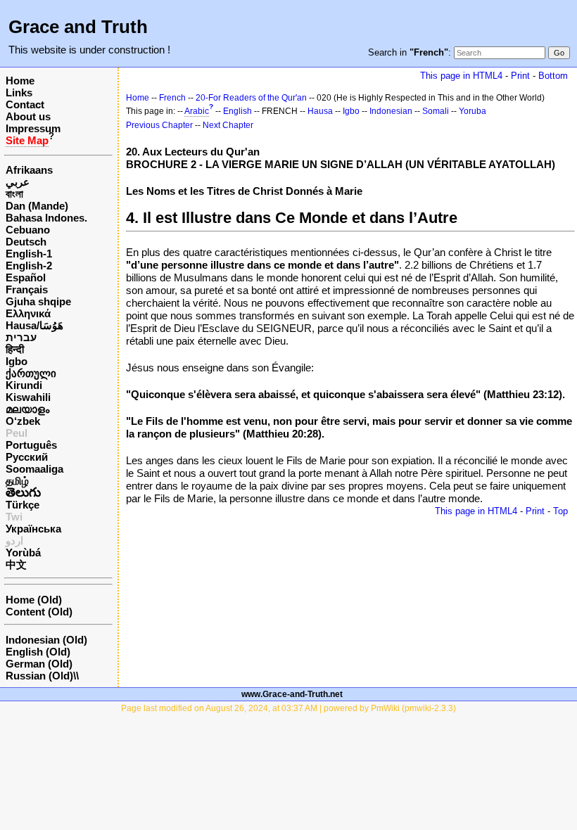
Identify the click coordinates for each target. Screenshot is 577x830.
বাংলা (14, 194)
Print (520, 75)
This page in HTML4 (461, 75)
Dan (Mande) (37, 206)
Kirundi (24, 385)
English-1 (29, 254)
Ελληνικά (28, 313)
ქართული (31, 373)
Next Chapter (228, 125)
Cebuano (28, 230)
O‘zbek (23, 421)
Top (560, 511)
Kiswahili (28, 397)
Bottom (553, 75)
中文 (16, 564)
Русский (27, 457)
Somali (435, 111)
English (237, 111)
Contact (25, 104)
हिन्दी (15, 349)
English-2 (29, 266)
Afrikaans (29, 170)
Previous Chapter (159, 125)
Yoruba (472, 111)
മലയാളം (27, 409)
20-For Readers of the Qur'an (251, 98)
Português (31, 445)
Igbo (16, 361)
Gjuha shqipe (38, 301)
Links (19, 92)
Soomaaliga (34, 469)
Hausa (320, 111)
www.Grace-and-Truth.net (292, 694)
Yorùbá (23, 552)
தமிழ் (17, 481)
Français (27, 289)
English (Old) (38, 652)
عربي (18, 182)
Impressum (33, 128)
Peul (16, 433)
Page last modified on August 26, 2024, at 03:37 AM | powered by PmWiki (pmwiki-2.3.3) (288, 708)
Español (26, 277)
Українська (33, 529)
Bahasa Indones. (46, 218)
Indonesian (390, 111)
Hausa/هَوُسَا (34, 325)
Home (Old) (34, 600)
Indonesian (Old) (46, 640)
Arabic (196, 111)
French (172, 98)
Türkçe (22, 505)
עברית (21, 337)
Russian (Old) (39, 676)
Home (20, 81)
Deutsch (26, 242)
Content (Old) (39, 612)
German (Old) (39, 664)
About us (28, 116)
